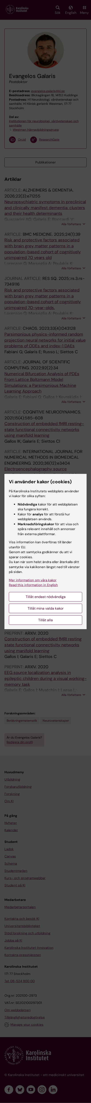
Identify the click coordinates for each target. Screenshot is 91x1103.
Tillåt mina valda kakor (46, 608)
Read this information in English (33, 585)
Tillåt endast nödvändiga (46, 596)
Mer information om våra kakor (33, 580)
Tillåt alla (45, 620)
